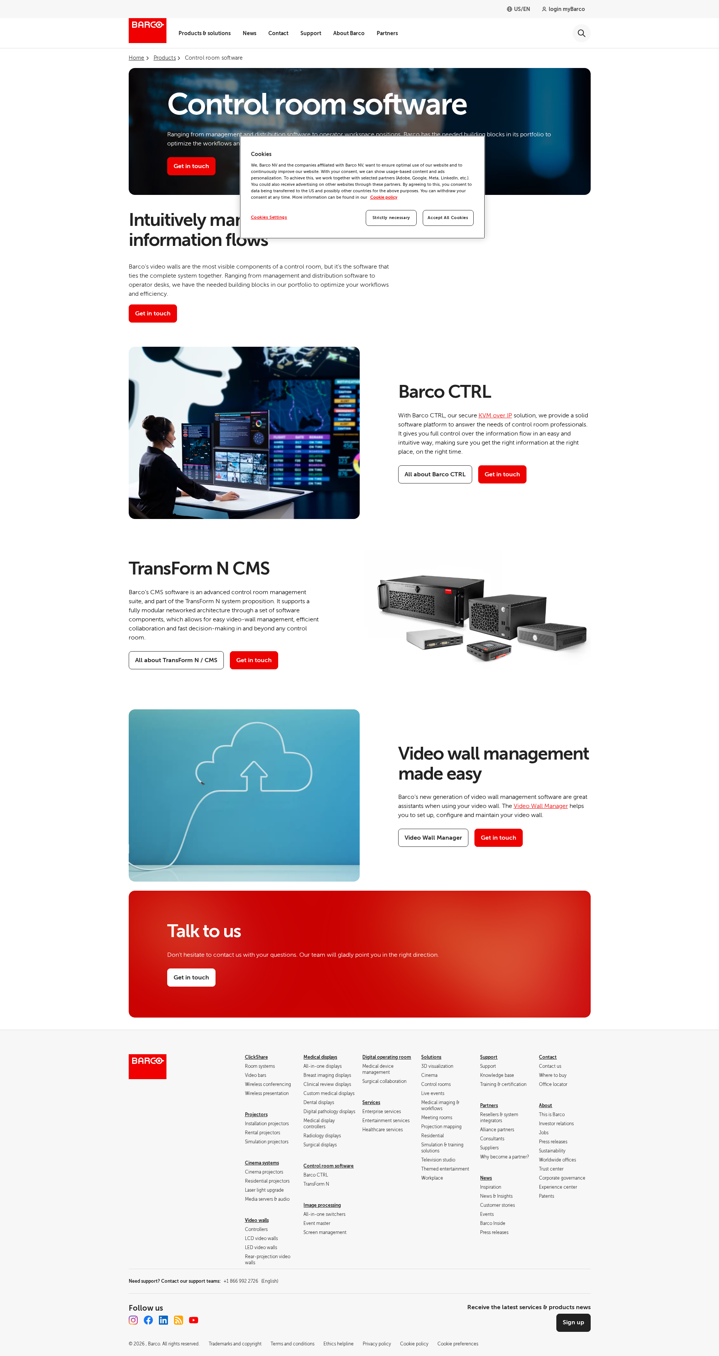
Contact (278, 33)
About (545, 1105)
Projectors (256, 1114)
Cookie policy (383, 197)
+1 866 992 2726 (250, 1281)
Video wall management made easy (493, 763)
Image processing (322, 1205)
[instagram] (133, 1320)
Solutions (431, 1057)
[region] (362, 187)
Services (371, 1102)
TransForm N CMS (199, 568)
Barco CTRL (444, 391)
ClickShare (256, 1057)
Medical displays (320, 1057)
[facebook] (148, 1320)
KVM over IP (495, 415)
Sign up (573, 1322)
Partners (387, 33)
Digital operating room (386, 1057)
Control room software (328, 1166)
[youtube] (193, 1320)
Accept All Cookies (448, 217)
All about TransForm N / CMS (176, 660)
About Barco (349, 33)
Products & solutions (205, 33)
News (249, 33)
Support (310, 33)
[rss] (178, 1320)
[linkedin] (163, 1320)
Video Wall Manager (541, 806)
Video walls (257, 1220)
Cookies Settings (269, 217)
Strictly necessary (391, 217)
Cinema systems (262, 1163)
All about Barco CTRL (435, 474)
